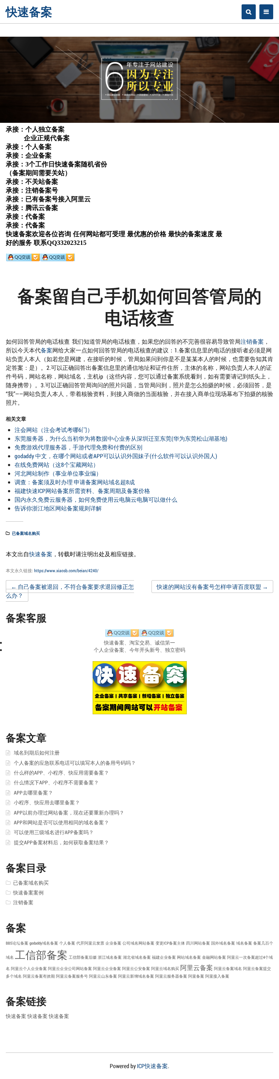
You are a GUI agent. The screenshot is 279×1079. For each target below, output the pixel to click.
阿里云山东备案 (103, 976)
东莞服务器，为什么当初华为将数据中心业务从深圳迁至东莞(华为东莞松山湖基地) (121, 438)
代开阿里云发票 (90, 943)
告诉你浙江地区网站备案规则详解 (58, 508)
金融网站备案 (214, 957)
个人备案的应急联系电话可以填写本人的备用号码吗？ (75, 763)
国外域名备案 (223, 943)
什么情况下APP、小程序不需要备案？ (56, 782)
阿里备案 (196, 976)
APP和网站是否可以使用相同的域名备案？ (61, 822)
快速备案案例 (28, 892)
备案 (46, 350)
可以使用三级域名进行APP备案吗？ (54, 832)
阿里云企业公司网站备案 (70, 968)
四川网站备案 (198, 943)
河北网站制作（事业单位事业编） (58, 473)
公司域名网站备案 (138, 943)
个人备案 (67, 943)
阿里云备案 (196, 967)
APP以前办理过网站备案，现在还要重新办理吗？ (69, 812)
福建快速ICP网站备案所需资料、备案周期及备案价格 (82, 490)
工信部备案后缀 (83, 957)
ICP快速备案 (152, 1066)
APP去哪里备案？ (33, 792)
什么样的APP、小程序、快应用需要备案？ (61, 772)
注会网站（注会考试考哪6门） (54, 429)
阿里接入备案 (217, 976)
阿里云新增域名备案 (136, 976)
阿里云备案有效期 (39, 976)
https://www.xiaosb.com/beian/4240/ (66, 570)
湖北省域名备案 (137, 957)
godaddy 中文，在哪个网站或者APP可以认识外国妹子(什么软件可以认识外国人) (116, 456)
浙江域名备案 (110, 957)
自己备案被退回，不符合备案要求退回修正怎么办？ (70, 591)
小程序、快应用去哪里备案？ (47, 802)
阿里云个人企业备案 (29, 968)
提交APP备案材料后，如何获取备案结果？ (61, 842)
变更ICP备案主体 (170, 943)
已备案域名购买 (26, 533)
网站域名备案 (189, 957)
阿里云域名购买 (165, 968)
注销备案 (252, 341)
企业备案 (113, 943)
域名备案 (244, 943)
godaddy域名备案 (43, 943)
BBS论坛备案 (17, 943)
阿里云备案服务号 (72, 976)
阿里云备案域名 (228, 968)
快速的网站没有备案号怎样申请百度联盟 (212, 586)
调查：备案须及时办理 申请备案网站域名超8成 (75, 482)
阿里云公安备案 (136, 968)
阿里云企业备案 (107, 968)
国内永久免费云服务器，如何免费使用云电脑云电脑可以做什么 (96, 499)
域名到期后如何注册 (37, 752)
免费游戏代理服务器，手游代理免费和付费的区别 (78, 447)
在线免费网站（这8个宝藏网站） (57, 464)
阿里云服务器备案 (171, 976)
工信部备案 (41, 954)
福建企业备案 (164, 957)
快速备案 (29, 11)
